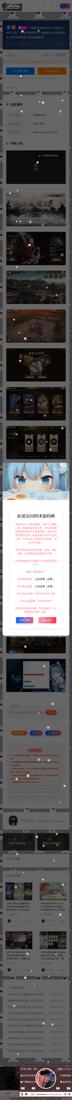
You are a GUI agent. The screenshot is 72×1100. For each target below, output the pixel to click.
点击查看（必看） (44, 578)
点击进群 (24, 620)
